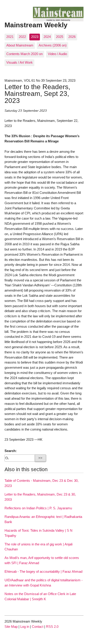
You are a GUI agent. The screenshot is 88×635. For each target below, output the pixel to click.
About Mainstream (19, 45)
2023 (34, 37)
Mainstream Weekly (36, 25)
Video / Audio (57, 54)
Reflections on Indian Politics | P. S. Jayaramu (38, 508)
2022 (22, 37)
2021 (10, 37)
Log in (24, 626)
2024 (47, 37)
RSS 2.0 (52, 626)
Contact (37, 626)
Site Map (11, 626)
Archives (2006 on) (53, 45)
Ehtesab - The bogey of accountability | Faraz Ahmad (43, 571)
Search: (11, 451)
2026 (72, 37)
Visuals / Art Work (19, 62)
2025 (59, 37)
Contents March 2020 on (24, 54)
